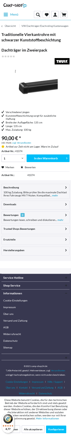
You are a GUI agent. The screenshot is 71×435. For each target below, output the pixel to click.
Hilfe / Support (55, 381)
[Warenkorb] (63, 14)
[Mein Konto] (55, 14)
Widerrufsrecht (12, 334)
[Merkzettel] (46, 14)
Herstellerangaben (13, 250)
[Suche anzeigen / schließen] (37, 14)
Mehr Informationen (47, 418)
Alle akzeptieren (33, 429)
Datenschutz (10, 340)
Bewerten (30, 167)
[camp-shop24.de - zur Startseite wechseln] (15, 5)
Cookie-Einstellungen (15, 300)
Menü (14, 14)
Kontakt (23, 387)
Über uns (8, 313)
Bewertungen (11, 215)
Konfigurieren (56, 429)
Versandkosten (58, 370)
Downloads (9, 204)
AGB (6, 327)
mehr (55, 195)
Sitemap (7, 347)
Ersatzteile (9, 239)
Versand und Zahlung (15, 320)
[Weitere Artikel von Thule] (62, 61)
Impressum (9, 307)
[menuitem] (10, 14)
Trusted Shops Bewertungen (19, 228)
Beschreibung (11, 187)
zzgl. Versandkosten (21, 142)
